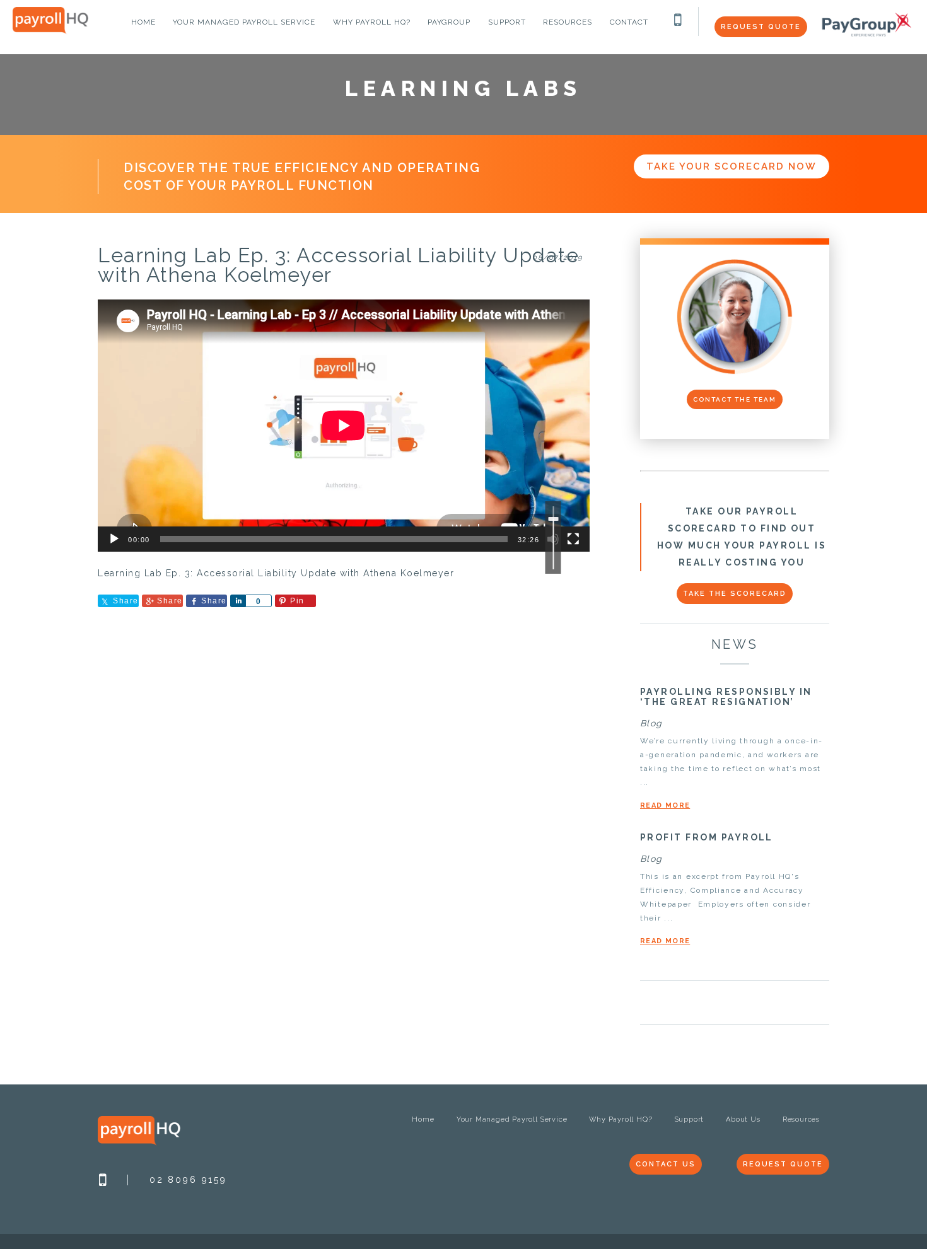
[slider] (553, 537)
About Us (743, 1119)
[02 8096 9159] (678, 23)
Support (689, 1119)
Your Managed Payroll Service (512, 1119)
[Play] (114, 539)
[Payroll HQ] (50, 31)
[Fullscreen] (573, 539)
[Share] (237, 601)
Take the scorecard (734, 594)
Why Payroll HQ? (620, 1119)
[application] (344, 425)
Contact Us (666, 1164)
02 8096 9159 (188, 1180)
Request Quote (761, 27)
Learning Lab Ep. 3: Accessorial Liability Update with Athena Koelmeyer (338, 264)
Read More (665, 805)
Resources (801, 1119)
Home (423, 1119)
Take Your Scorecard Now (731, 166)
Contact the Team (734, 399)
